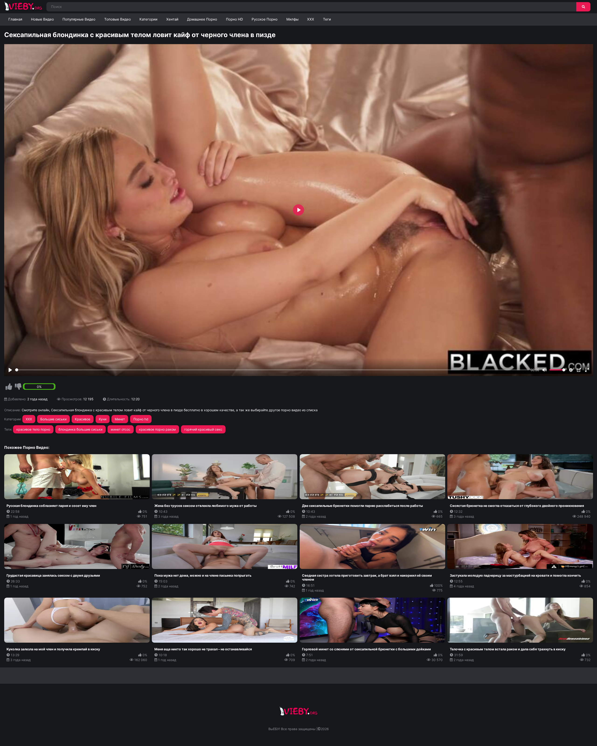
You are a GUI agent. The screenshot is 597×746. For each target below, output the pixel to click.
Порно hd (140, 419)
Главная (15, 19)
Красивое (82, 419)
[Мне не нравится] (18, 387)
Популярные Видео (78, 19)
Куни (102, 419)
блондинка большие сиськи (80, 429)
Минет (120, 419)
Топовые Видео (117, 19)
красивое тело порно (33, 429)
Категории (148, 19)
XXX (310, 19)
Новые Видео (42, 19)
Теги (327, 19)
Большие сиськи (53, 419)
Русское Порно (265, 19)
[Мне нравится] (9, 387)
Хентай (172, 19)
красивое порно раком (157, 429)
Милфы (292, 19)
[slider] (272, 370)
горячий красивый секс (203, 429)
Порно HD (234, 19)
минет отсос (120, 429)
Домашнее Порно (202, 19)
